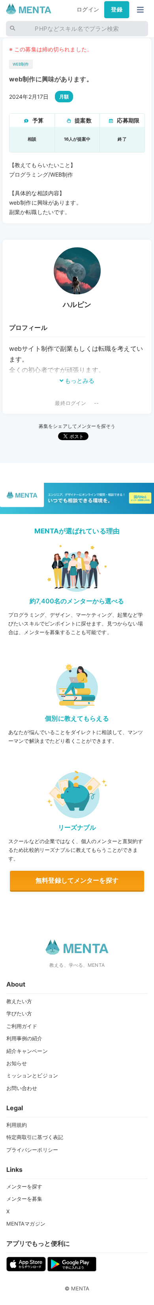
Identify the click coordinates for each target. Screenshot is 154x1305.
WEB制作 (21, 64)
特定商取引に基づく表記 (35, 1137)
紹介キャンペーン (27, 1051)
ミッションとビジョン (32, 1075)
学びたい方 (19, 1013)
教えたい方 (19, 1001)
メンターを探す (24, 1186)
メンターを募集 (24, 1199)
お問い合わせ (22, 1088)
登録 (116, 9)
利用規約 (16, 1125)
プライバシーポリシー (32, 1150)
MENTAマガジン (25, 1223)
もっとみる (79, 380)
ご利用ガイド (22, 1026)
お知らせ (16, 1063)
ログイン (88, 9)
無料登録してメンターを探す (77, 880)
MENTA (80, 1288)
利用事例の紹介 (24, 1038)
